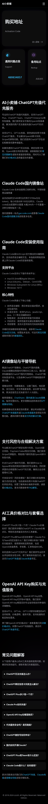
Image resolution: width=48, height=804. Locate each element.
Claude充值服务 (28, 412)
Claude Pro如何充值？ (17, 704)
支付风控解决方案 (33, 416)
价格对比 (12, 157)
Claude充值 (26, 558)
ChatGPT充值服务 (10, 412)
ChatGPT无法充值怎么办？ (18, 674)
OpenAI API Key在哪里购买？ (20, 714)
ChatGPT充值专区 (10, 629)
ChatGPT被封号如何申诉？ (18, 735)
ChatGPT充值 (12, 558)
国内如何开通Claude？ (17, 745)
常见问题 (42, 332)
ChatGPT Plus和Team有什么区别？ (23, 755)
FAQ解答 (33, 487)
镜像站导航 (11, 777)
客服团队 (18, 335)
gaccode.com (24, 213)
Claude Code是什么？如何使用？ (21, 765)
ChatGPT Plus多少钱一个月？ (20, 694)
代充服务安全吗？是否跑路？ (19, 724)
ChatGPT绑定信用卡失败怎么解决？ (23, 684)
